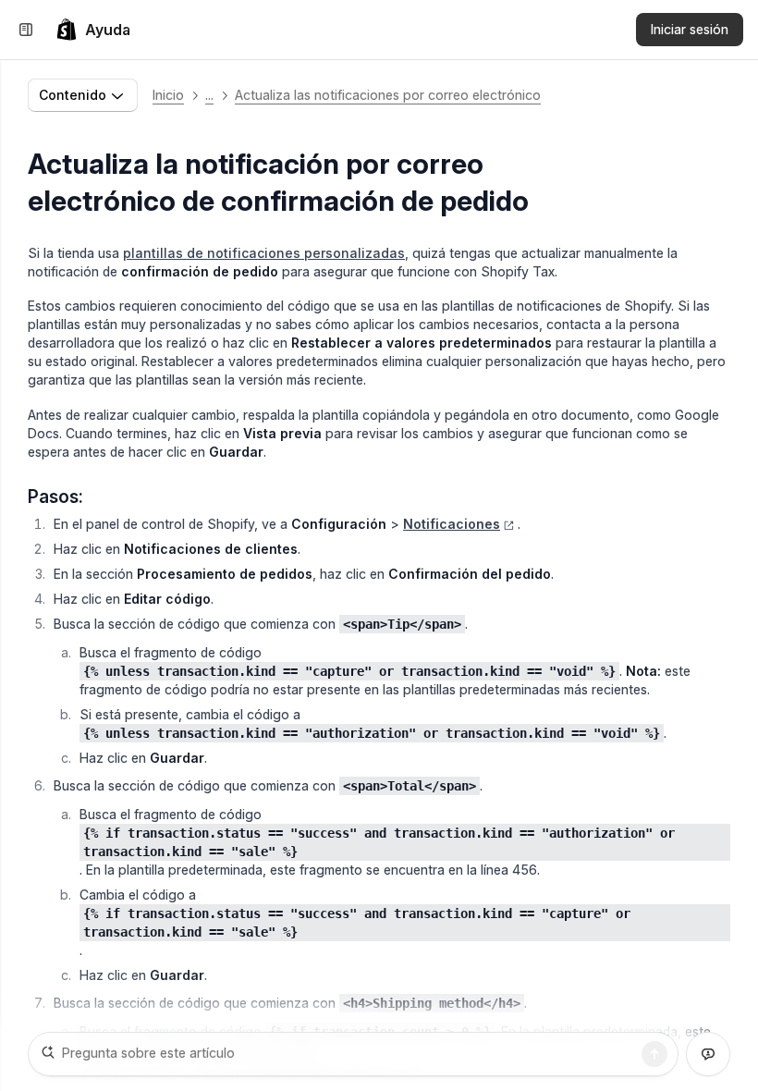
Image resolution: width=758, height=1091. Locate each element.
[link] (92, 29)
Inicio (168, 95)
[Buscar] (654, 1054)
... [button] (209, 95)
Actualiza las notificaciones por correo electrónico (388, 95)
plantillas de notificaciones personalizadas (264, 253)
